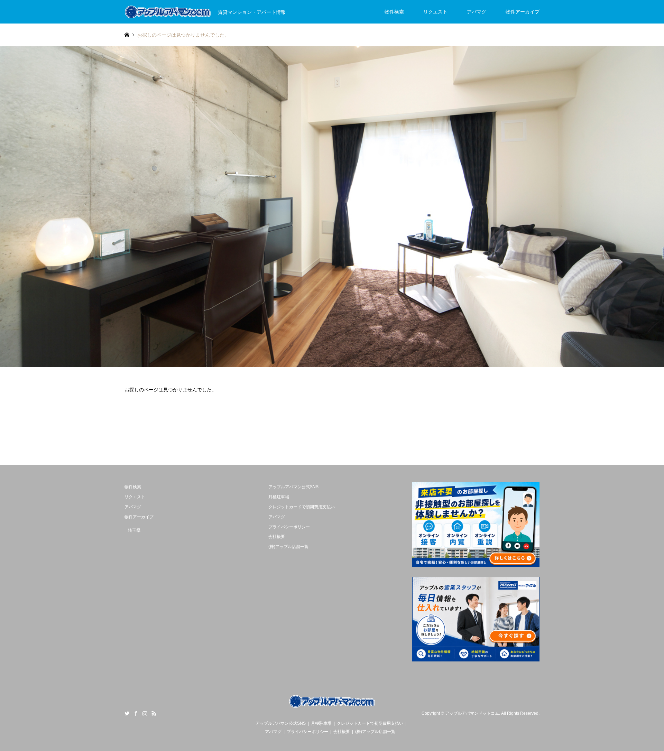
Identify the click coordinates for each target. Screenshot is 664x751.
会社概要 (276, 536)
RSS (153, 713)
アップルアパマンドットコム (472, 713)
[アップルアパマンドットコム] (332, 708)
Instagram (144, 713)
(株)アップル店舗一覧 (288, 546)
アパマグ (476, 12)
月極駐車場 (278, 496)
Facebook (135, 713)
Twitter (126, 713)
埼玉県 (134, 530)
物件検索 (394, 12)
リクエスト (435, 12)
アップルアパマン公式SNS (293, 486)
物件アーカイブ (523, 12)
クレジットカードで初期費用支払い (301, 506)
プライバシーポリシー (289, 527)
